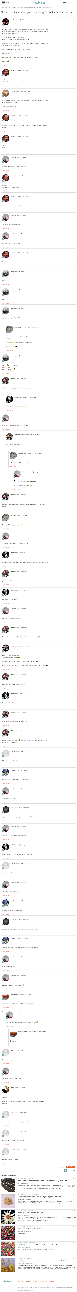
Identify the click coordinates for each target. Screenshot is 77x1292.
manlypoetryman (15, 994)
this (37, 327)
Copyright (27, 1281)
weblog (12, 1087)
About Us (20, 1281)
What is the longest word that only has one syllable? (37, 1245)
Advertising (51, 1281)
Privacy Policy (43, 1281)
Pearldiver (13, 157)
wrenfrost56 (14, 770)
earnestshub (14, 70)
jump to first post (61, 1167)
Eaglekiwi (17, 327)
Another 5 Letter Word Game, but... (31, 1213)
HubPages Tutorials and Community (28, 1194)
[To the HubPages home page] (7, 1281)
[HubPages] (39, 2)
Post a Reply (70, 1166)
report (7, 65)
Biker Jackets (14, 807)
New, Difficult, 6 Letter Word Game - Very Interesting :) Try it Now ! (43, 1181)
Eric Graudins (14, 20)
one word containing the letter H (30, 1229)
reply (4, 65)
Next (74, 1170)
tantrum (13, 271)
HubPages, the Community (25, 1178)
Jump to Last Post (55, 16)
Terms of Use (34, 1281)
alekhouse (13, 378)
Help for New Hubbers (24, 1258)
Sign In (64, 3)
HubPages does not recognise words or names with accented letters (43, 1261)
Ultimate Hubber (15, 91)
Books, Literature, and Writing (27, 1242)
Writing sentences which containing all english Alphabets (39, 1197)
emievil (16, 397)
